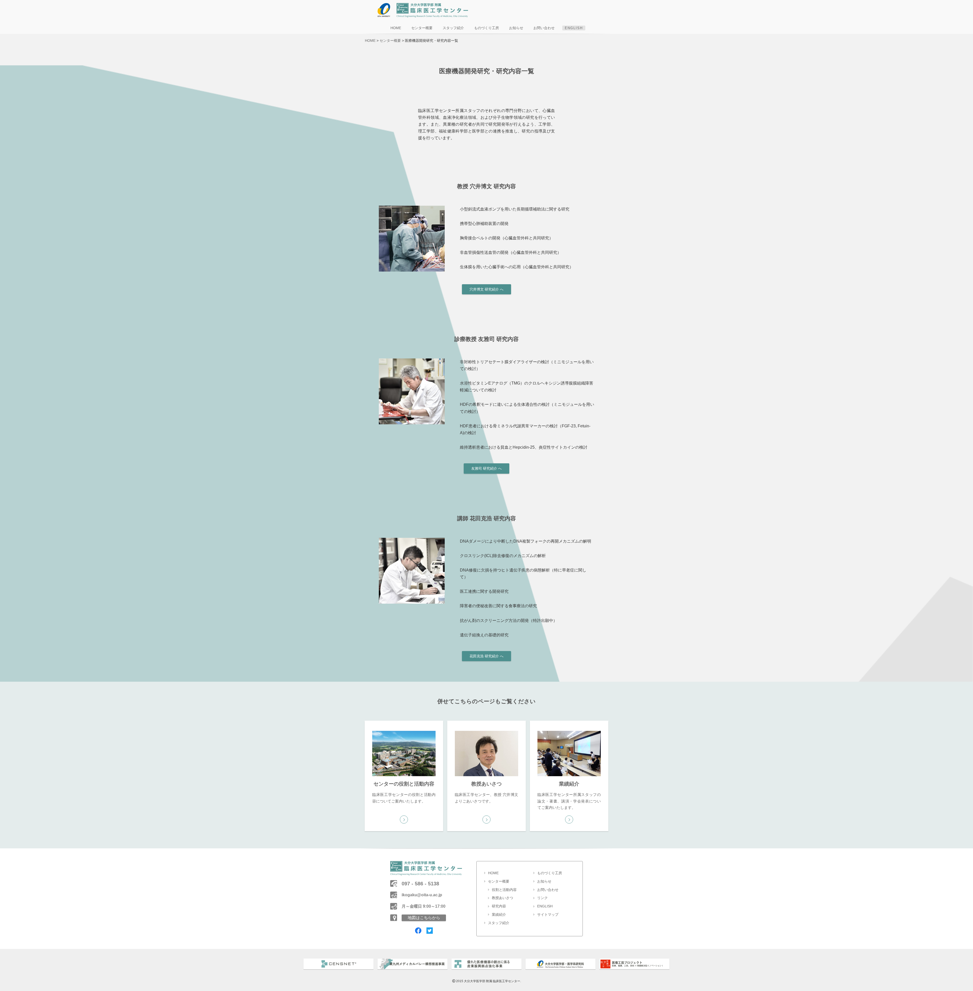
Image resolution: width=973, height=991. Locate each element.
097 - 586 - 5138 (420, 883)
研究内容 (499, 906)
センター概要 (422, 28)
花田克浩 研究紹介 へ (486, 656)
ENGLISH (574, 28)
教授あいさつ (502, 898)
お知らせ (516, 28)
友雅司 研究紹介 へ (486, 468)
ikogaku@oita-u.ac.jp (422, 895)
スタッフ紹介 (453, 28)
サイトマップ (547, 914)
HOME (395, 28)
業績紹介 (499, 914)
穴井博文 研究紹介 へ (486, 289)
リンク (542, 898)
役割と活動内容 (504, 890)
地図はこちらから (424, 918)
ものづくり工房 (486, 28)
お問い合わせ (544, 28)
